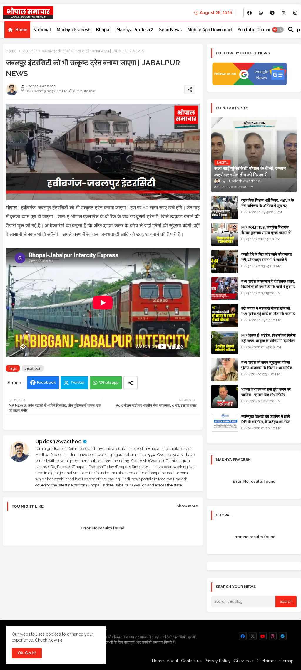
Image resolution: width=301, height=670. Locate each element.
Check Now (46, 640)
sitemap (286, 661)
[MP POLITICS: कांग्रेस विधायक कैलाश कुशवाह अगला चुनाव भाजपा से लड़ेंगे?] (224, 234)
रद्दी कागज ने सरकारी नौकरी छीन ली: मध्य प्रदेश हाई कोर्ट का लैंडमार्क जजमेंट (268, 311)
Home (21, 29)
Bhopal (103, 29)
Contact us (191, 661)
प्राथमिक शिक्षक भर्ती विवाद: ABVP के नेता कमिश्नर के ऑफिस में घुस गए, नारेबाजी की (267, 205)
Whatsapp (109, 382)
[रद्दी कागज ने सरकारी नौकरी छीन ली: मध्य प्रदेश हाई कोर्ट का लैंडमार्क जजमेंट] (224, 315)
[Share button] (130, 382)
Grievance (243, 661)
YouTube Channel (255, 29)
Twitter (78, 382)
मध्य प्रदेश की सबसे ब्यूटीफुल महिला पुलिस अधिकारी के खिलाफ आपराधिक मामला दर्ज (266, 367)
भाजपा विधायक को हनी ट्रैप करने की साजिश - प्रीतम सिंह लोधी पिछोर (266, 392)
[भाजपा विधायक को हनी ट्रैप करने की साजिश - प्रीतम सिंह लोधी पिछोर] (224, 396)
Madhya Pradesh (73, 29)
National (42, 29)
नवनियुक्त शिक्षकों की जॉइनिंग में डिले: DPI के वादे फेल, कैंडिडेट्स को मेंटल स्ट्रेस (266, 421)
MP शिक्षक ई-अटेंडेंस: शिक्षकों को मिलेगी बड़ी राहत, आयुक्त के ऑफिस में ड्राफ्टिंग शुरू (268, 340)
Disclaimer (266, 661)
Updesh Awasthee (58, 441)
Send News (170, 29)
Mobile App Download (210, 29)
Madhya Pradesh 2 (134, 29)
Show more (187, 506)
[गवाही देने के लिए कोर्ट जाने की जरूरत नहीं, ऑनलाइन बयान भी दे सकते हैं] (224, 261)
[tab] (17, 29)
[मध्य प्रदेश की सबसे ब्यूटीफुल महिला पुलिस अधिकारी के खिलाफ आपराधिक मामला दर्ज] (224, 369)
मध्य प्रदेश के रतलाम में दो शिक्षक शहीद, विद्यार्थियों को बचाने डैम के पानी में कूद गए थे (268, 286)
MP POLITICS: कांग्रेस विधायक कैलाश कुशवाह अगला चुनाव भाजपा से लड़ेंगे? (266, 232)
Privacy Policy (217, 661)
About (172, 661)
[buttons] (249, 12)
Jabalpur (29, 51)
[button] (278, 30)
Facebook (46, 382)
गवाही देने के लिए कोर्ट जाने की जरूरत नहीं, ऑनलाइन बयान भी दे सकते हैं (266, 257)
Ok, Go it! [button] (27, 653)
